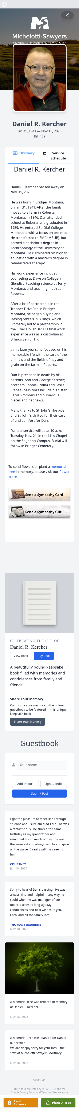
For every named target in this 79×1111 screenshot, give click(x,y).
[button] (39, 968)
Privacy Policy (28, 1092)
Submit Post (39, 793)
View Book (21, 656)
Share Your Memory (28, 722)
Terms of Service (51, 1092)
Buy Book (43, 656)
